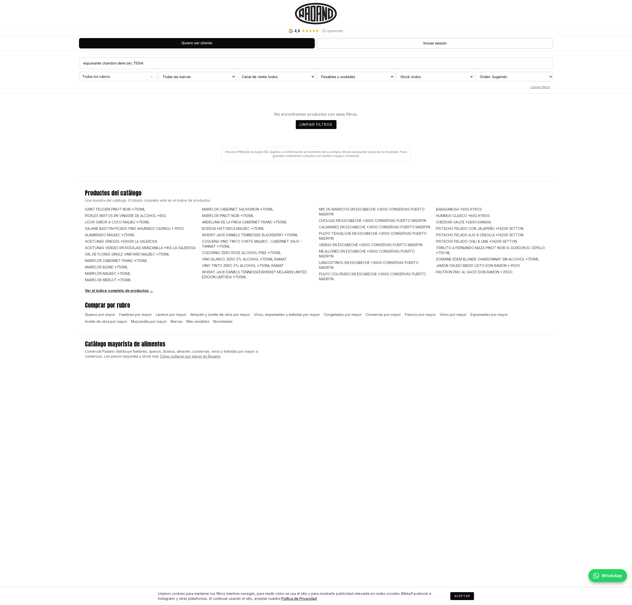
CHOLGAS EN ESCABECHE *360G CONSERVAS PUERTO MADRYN (372, 220)
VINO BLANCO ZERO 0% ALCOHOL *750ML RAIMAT (244, 259)
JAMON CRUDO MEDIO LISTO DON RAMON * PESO (478, 265)
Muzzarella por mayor (149, 321)
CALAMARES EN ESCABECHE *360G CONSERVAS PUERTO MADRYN (374, 227)
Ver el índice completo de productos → (119, 290)
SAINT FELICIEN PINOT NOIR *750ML (115, 209)
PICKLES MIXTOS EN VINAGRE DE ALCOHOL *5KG (125, 216)
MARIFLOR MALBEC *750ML (108, 273)
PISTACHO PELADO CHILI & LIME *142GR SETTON (476, 241)
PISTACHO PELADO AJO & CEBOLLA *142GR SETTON (479, 235)
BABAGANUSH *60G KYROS (459, 209)
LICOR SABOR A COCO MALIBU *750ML (117, 222)
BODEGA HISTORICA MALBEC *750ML (233, 228)
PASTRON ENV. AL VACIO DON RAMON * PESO (474, 272)
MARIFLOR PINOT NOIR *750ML (228, 216)
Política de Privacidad (299, 598)
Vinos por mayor (453, 314)
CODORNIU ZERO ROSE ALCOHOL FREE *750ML (241, 253)
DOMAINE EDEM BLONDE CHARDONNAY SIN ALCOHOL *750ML (487, 259)
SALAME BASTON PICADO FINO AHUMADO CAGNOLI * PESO (134, 228)
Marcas (176, 321)
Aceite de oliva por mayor (106, 321)
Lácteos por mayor (171, 314)
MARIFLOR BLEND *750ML (106, 267)
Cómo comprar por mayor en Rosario (190, 356)
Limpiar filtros (540, 87)
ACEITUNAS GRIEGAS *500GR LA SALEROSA (121, 241)
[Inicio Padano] (316, 13)
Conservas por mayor (383, 314)
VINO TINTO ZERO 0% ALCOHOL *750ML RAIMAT (243, 265)
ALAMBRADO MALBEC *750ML (110, 235)
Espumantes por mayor (489, 314)
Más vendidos (197, 321)
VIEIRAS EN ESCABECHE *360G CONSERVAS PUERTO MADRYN (370, 245)
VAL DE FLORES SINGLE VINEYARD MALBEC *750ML (127, 254)
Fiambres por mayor (135, 314)
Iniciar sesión (435, 43)
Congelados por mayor (343, 314)
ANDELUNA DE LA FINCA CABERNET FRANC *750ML (244, 222)
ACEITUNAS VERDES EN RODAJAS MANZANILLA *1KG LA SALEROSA (140, 248)
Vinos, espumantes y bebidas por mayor (287, 314)
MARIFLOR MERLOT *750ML (108, 280)
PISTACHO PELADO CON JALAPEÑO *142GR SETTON (479, 228)
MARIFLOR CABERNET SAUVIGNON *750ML (237, 209)
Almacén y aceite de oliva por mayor (220, 314)
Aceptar (462, 596)
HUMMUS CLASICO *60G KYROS (463, 216)
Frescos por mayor (420, 314)
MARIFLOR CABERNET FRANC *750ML (116, 261)
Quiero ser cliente (196, 43)
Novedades (223, 321)
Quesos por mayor (100, 314)
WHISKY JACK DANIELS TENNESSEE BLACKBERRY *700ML (250, 235)
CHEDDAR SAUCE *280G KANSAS (463, 222)
